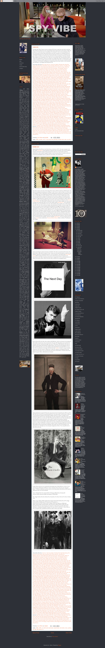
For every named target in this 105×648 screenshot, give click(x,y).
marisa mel (21, 238)
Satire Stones (52, 102)
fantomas (27, 169)
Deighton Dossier (78, 307)
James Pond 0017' (45, 102)
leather (23, 223)
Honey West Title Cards (56, 87)
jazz (20, 205)
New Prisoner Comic (57, 108)
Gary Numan (46, 71)
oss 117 (21, 266)
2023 (77, 227)
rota (20, 298)
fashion (25, 170)
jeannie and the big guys (25, 206)
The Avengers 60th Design (65, 74)
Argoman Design (42, 131)
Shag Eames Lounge (39, 68)
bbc (28, 112)
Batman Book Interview (53, 124)
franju (20, 174)
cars (24, 126)
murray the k (27, 256)
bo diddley (26, 117)
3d (23, 90)
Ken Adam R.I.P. (58, 131)
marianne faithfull (22, 237)
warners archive (21, 348)
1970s (40, 627)
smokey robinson (22, 308)
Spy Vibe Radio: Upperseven (50, 98)
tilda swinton (39, 629)
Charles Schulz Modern (62, 89)
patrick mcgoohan (25, 271)
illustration (21, 195)
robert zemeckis (24, 295)
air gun (20, 101)
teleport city (21, 324)
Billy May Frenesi (40, 71)
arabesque (21, 106)
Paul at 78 (55, 81)
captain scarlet (26, 125)
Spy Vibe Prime (53, 91)
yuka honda (27, 356)
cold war (21, 134)
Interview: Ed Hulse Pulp (51, 112)
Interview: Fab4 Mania (50, 107)
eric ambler (27, 167)
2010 (77, 273)
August (78, 236)
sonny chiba (27, 308)
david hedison (21, 146)
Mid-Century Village (44, 69)
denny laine (21, 151)
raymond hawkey (26, 288)
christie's (20, 131)
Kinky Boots (25, 94)
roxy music (22, 298)
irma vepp (25, 197)
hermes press (22, 191)
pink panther (21, 280)
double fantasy (26, 156)
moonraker (27, 253)
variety (23, 342)
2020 (77, 258)
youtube (23, 356)
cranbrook (27, 140)
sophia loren (21, 309)
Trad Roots (61, 80)
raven (20, 287)
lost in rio (22, 229)
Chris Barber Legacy (59, 71)
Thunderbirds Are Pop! (65, 125)
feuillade (27, 171)
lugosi (26, 231)
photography (21, 279)
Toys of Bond (77, 359)
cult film (40, 139)
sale (25, 299)
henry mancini (26, 190)
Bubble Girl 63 (45, 92)
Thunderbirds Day (54, 90)
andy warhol (27, 103)
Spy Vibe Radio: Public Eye (60, 92)
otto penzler (26, 266)
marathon (23, 236)
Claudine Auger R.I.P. (39, 89)
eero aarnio (24, 163)
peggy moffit (26, 273)
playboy (23, 281)
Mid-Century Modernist (79, 334)
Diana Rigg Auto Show (59, 133)
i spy (47, 139)
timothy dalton (24, 337)
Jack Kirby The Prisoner (46, 118)
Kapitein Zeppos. (78, 329)
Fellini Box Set (61, 78)
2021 (77, 256)
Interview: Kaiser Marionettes (42, 67)
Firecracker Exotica (47, 68)
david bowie (50, 627)
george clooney (22, 180)
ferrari (25, 171)
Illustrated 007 (77, 318)
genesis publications (25, 179)
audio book (24, 108)
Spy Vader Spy (52, 71)
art (42, 627)
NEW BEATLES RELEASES (83, 494)
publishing (21, 285)
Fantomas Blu (37, 95)
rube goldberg (27, 298)
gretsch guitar (21, 188)
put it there (25, 285)
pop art (25, 282)
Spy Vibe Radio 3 (53, 121)
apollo (25, 105)
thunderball (21, 335)
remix (24, 289)
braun (22, 120)
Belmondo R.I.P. (52, 67)
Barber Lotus (56, 80)
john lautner (26, 211)
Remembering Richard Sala (53, 82)
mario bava (27, 237)
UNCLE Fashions (57, 125)
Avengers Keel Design (47, 74)
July (78, 238)
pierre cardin (27, 279)
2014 (77, 267)
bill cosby (25, 115)
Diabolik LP (48, 99)
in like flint (25, 195)
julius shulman (24, 215)
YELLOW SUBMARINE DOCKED (83, 438)
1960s (37, 139)
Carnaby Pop (66, 117)
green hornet (27, 187)
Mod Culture (77, 336)
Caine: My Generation (39, 103)
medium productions (22, 243)
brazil (24, 120)
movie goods (21, 255)
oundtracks (21, 267)
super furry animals (26, 319)
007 (24, 89)
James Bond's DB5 (57, 83)
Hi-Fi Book (45, 65)
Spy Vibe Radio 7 (55, 117)
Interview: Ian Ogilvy (48, 103)
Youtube (20, 64)
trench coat (21, 338)
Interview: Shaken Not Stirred (40, 117)
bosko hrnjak (27, 118)
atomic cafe (27, 107)
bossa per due (25, 119)
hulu (20, 194)
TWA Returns (56, 113)
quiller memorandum (22, 286)
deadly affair (23, 149)
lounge (26, 230)
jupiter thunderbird (24, 216)
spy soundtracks (26, 314)
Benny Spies (39, 102)
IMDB (20, 61)
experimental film (26, 168)
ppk (26, 283)
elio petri (23, 165)
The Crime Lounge (78, 352)
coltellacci (27, 134)
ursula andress (22, 341)
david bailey (21, 145)
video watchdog (26, 345)
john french (21, 211)
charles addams (26, 129)
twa (28, 338)
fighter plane (27, 172)
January (78, 247)
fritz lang (27, 176)
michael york (21, 246)
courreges (26, 139)
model (23, 251)
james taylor (24, 202)
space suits (27, 311)
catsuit (25, 128)
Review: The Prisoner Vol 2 (56, 118)
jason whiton (25, 204)
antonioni (20, 105)
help (23, 190)
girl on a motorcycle (26, 185)
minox (23, 249)
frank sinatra (27, 174)
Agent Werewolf (53, 114)
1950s (28, 89)
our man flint (25, 267)
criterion (27, 141)
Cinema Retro (26, 91)
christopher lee (26, 131)
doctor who (26, 155)
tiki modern (21, 336)
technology (27, 323)
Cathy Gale (21, 91)
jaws (28, 204)
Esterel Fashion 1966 (50, 130)
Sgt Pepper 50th (60, 121)
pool (22, 282)
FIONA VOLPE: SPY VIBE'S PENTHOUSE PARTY (83, 483)
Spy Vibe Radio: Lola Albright (57, 68)
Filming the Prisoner (58, 127)
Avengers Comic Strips (41, 125)
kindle (28, 219)
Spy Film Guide (40, 126)
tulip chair (25, 338)
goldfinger (22, 187)
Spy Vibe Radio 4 (52, 120)
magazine (23, 232)
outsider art (24, 268)
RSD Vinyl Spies (50, 83)
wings (20, 353)
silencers (20, 307)
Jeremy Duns (77, 323)
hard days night (24, 189)
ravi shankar (24, 287)
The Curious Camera (42, 130)
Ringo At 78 (38, 104)
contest (25, 137)
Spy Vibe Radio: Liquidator (40, 99)
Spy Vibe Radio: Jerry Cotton (40, 105)
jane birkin (27, 202)
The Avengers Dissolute (79, 350)
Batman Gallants (59, 120)
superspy (27, 320)
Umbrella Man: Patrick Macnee (63, 129)
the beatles (21, 327)
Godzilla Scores (37, 69)
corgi (28, 137)
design (27, 152)
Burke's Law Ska (63, 76)
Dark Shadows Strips (45, 104)
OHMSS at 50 (46, 89)
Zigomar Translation (60, 91)
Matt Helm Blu (45, 73)
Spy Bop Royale (78, 345)
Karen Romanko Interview (47, 129)
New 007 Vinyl (57, 76)
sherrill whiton (22, 306)
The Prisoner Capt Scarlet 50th (47, 116)
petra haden (26, 278)
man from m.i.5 (24, 233)
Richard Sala (77, 341)
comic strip (24, 136)
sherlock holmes (26, 305)
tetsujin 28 (26, 325)
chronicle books (22, 132)
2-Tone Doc (41, 77)
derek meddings (22, 152)
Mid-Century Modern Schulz (43, 114)
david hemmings (26, 146)
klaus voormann (24, 220)
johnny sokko (24, 214)
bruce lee (25, 122)
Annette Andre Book (59, 102)
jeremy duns (27, 207)
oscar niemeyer (27, 265)
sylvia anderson (26, 322)
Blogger (59, 645)
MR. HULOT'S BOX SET (82, 427)
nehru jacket (21, 259)
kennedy (20, 219)
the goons (26, 328)
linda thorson (26, 226)
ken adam (23, 218)
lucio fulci (23, 231)
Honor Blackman (22, 93)
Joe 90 (76, 325)
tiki (28, 335)
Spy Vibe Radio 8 (62, 113)
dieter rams (26, 154)
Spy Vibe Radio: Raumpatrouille (41, 82)
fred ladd (25, 175)
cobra (25, 133)
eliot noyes (27, 165)
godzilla (26, 186)
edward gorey (24, 162)
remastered (21, 289)
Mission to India (43, 111)
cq (28, 139)
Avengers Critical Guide (64, 100)
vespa (23, 343)
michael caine (61, 139)
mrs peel (23, 256)
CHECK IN (35, 47)
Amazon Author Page (23, 66)
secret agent (22, 302)
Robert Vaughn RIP (49, 125)
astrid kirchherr (21, 107)
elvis (20, 166)
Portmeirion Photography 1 (49, 127)
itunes (25, 199)
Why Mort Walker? (42, 100)
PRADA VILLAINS (82, 404)
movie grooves (26, 255)
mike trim (23, 248)
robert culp (23, 293)
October (78, 233)
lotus (20, 230)
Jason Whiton (79, 167)
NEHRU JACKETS (82, 449)
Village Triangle (38, 121)
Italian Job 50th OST (53, 89)
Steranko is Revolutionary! (47, 85)
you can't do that (22, 355)
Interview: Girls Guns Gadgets (52, 64)
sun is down (21, 319)
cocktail (28, 133)
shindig (28, 306)
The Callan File (55, 126)
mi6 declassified (26, 244)
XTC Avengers (39, 124)
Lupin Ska (48, 91)
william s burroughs (25, 352)
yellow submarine (22, 354)
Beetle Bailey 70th (39, 78)
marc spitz (27, 236)
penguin (20, 274)
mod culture (62, 627)
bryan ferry (23, 123)
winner (23, 353)
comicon (20, 137)
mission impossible (23, 250)
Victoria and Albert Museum (52, 217)
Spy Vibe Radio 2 (44, 122)
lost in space (27, 229)
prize (22, 284)
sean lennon (26, 301)
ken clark (27, 218)
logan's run (21, 228)
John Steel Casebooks (48, 81)
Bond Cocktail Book (59, 107)
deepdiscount (27, 150)
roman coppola (26, 297)
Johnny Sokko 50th (60, 114)
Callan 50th (49, 117)
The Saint (76, 357)
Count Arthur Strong (47, 87)
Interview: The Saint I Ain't (58, 85)
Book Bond (77, 302)
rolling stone (21, 297)
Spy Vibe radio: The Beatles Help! (53, 100)
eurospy (20, 168)
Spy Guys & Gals (78, 347)
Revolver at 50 (38, 129)
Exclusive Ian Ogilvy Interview (61, 130)
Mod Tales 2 (54, 129)
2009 (77, 275)
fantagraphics (21, 169)
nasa (28, 258)
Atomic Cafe (48, 96)
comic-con (27, 136)
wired (25, 353)
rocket (28, 295)
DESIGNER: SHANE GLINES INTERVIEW (83, 416)
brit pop (25, 121)
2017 (77, 262)
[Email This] (54, 137)
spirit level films (22, 313)
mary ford (23, 239)
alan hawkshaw (24, 101)
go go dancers (22, 186)
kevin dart (25, 219)
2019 (77, 259)
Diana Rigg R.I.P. (60, 77)
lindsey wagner (22, 227)
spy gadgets (21, 314)
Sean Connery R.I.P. (50, 76)
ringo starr (26, 292)
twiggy (20, 339)
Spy (37, 108)
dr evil (23, 157)
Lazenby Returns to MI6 (63, 90)
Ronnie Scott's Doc (55, 74)
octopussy (22, 263)
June (78, 239)
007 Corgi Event (59, 67)
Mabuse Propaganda (61, 98)
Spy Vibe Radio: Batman (48, 72)
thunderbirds (26, 335)
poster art (23, 283)
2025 (77, 224)
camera (22, 125)
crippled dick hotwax (22, 141)
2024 (77, 226)
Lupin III (43, 91)
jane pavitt (25, 203)
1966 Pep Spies (45, 124)
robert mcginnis (22, 294)
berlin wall (46, 627)
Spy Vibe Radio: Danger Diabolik (42, 109)
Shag (76, 343)
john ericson (27, 210)
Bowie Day (44, 64)
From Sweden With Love (79, 313)
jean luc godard (24, 205)
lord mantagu (25, 228)
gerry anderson (26, 182)
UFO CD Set (64, 83)
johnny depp (25, 213)
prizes (25, 284)
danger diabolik (22, 142)
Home (52, 632)
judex (20, 215)
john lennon (24, 212)
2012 (77, 270)
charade (22, 129)
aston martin (26, 106)
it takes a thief (24, 198)
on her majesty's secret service (24, 264)
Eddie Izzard (38, 116)
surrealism (21, 321)
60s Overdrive (37, 122)
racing (28, 286)
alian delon (25, 102)
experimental (56, 627)
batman (20, 112)
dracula (20, 159)
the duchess (21, 328)
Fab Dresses (53, 99)
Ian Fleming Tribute (54, 78)
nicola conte (24, 261)
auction (20, 108)
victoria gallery (24, 344)
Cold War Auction (51, 73)
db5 (22, 148)
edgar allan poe (24, 161)
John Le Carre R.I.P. (42, 76)
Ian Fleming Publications (79, 316)
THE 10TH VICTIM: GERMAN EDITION (83, 471)
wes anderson (27, 348)
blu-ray (22, 117)
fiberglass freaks (22, 172)
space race (21, 311)
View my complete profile (79, 206)
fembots (22, 171)
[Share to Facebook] (58, 137)
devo (28, 153)
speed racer (24, 312)
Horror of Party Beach (57, 103)
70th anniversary (26, 90)
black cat (23, 116)
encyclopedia (25, 166)
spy (28, 313)
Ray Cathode (64, 72)
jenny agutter (21, 207)
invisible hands (23, 196)
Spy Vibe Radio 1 (51, 122)
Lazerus (57, 347)
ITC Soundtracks (51, 92)
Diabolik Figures (46, 86)
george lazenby (26, 181)
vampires (26, 341)
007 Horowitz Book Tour (57, 105)
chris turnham (27, 130)
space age (21, 310)
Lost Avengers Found (47, 126)
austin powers (26, 109)
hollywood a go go (22, 192)
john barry (56, 139)
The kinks (25, 98)
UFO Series (77, 361)
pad (23, 269)
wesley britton (21, 349)
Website (20, 59)
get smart (27, 183)
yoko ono (27, 354)
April (78, 242)
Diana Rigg (21, 92)
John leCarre (77, 327)
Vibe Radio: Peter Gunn (42, 108)
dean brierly (27, 149)
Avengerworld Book (50, 133)
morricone (21, 254)
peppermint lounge (26, 274)
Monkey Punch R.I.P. (38, 92)
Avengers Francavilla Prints (61, 73)
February (79, 245)
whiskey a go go (23, 350)
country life (21, 139)
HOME (76, 129)
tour (28, 337)
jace (27, 199)
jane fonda (21, 203)
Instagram (21, 68)
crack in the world (22, 140)
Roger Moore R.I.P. (45, 121)
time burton (25, 336)
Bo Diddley (61, 117)
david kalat (21, 147)
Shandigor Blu (61, 64)
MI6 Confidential (78, 332)
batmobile (24, 112)
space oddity (27, 310)
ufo (27, 339)
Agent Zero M (50, 108)
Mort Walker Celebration (51, 111)
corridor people (26, 138)
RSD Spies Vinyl (47, 78)
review (20, 290)
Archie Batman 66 (62, 104)
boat (28, 117)
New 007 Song (39, 86)
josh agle (27, 214)
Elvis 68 (39, 118)
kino (20, 220)
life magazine (21, 226)
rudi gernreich (21, 299)
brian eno (27, 120)
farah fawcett (21, 170)
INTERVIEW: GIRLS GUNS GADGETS (79, 253)
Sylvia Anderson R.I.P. (50, 131)
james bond (22, 201)
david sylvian (25, 147)
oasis (25, 262)
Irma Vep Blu (39, 74)
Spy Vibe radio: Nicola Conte (54, 69)
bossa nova (21, 119)
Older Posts (69, 632)
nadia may (27, 257)
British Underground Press (40, 107)
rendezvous (27, 289)
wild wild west (23, 351)
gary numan (25, 178)
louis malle (22, 230)
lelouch (26, 223)
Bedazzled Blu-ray (51, 95)
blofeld (26, 116)
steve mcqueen (24, 318)
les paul (24, 224)
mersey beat (21, 244)
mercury (28, 243)
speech (37, 217)
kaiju (28, 216)
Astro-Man (40, 72)
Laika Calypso (67, 95)
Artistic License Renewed (79, 298)
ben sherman (24, 114)
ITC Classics (77, 320)
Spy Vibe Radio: (38, 91)
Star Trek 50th (40, 127)
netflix (25, 259)
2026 (77, 223)
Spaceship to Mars (38, 94)
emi (22, 166)
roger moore (26, 296)
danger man (27, 142)
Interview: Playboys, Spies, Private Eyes (45, 113)
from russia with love (24, 177)
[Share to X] (56, 137)
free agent (24, 176)
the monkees (24, 329)
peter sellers (24, 277)
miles (26, 248)
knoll (28, 220)
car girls (20, 126)
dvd (22, 160)
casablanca (21, 127)
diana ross (21, 154)
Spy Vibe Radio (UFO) (64, 109)
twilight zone (24, 339)
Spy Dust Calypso (42, 96)
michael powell (26, 245)
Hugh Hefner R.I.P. (57, 116)
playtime (26, 281)
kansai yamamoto (22, 217)
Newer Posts (36, 632)
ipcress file (50, 139)
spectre (20, 312)
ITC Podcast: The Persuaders (62, 81)
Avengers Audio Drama (60, 112)
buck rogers (27, 123)
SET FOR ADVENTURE (79, 130)
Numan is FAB (38, 83)
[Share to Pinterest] (59, 137)
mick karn (25, 246)
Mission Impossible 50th (63, 126)
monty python (26, 252)
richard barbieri (24, 290)
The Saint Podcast (50, 80)
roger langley (21, 296)
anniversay (27, 104)
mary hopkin (27, 239)
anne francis (21, 104)
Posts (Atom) (55, 636)
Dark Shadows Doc (44, 95)
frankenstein (21, 175)
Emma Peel (26, 92)
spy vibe (69, 139)
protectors (27, 284)
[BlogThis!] (55, 137)
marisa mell (25, 238)
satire (24, 300)
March (78, 244)
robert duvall (27, 293)
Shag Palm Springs (64, 552)
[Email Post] (51, 137)
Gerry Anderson (78, 314)
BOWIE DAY (36, 147)
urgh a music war (26, 340)
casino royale (25, 127)
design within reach (23, 153)
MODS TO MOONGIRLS (83, 394)
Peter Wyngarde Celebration (62, 111)
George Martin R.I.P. (65, 131)
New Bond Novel (39, 65)
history (28, 191)
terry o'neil (22, 325)
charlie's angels (21, 130)
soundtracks (26, 309)
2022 (77, 229)
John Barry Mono (54, 96)
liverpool (27, 227)
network (27, 259)
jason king (21, 204)
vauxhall (25, 342)
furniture (20, 178)
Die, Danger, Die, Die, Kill (79, 309)
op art (23, 265)
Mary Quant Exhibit (59, 95)
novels (23, 262)
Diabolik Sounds (53, 86)
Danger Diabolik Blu (39, 87)
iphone (22, 197)
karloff (26, 217)
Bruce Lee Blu (44, 83)
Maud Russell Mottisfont (44, 120)
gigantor (25, 184)
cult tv (44, 139)
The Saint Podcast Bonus (41, 80)
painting (69, 627)
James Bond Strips (58, 122)
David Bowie (40, 150)
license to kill (27, 225)
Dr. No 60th (51, 109)
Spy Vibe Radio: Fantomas (59, 94)
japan (28, 203)
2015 (77, 265)
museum (20, 257)
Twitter (83, 104)
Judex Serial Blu (51, 65)
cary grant (27, 126)
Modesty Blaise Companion (48, 94)
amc (23, 103)
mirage (28, 249)
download (20, 157)
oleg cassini (26, 263)
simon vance (26, 307)
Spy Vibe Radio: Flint (54, 104)
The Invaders (49, 105)
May (78, 241)
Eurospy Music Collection (61, 99)
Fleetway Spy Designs (39, 81)
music (66, 627)
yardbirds (27, 353)
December (79, 230)
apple (28, 105)
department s (26, 151)
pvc (28, 285)
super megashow (22, 320)
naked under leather (23, 258)
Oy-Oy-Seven (57, 109)
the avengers (26, 326)
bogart (20, 118)
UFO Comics (57, 65)
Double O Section (78, 311)
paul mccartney (26, 272)
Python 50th (39, 90)
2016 (77, 264)
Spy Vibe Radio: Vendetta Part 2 (50, 77)
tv (27, 338)
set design (21, 304)
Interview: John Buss (64, 65)
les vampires (27, 224)
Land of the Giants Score (40, 98)
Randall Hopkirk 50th (46, 90)
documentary (21, 156)
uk (42, 629)
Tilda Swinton (57, 216)
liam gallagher (21, 225)
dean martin (21, 150)
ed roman (25, 160)
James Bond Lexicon (57, 72)
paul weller (21, 273)
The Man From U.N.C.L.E (79, 354)
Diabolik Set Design (60, 86)
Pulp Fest (76, 338)
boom (23, 118)
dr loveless (26, 157)
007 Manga (44, 133)
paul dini (20, 272)
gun (25, 188)
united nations (21, 340)
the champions (26, 327)
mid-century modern (24, 247)
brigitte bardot (21, 121)
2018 (77, 261)
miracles (25, 249)
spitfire (26, 313)
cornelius (20, 138)
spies (65, 139)
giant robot (21, 184)
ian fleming (26, 194)
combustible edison (22, 135)
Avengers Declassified (79, 300)
